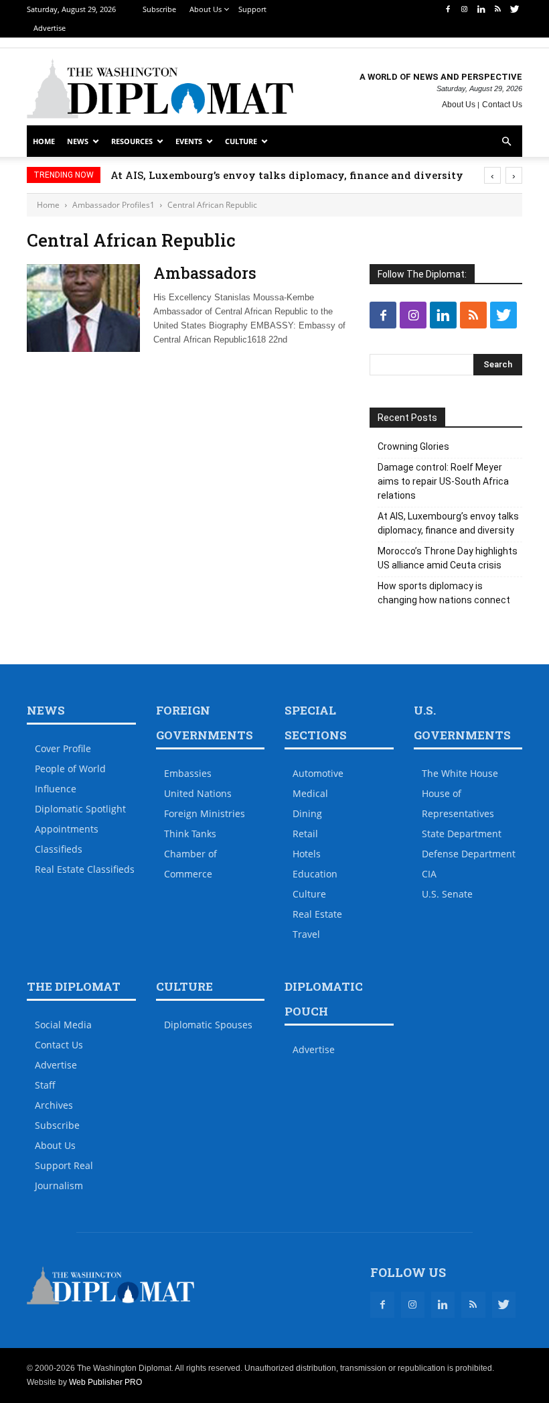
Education (315, 873)
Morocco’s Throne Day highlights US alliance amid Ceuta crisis (448, 558)
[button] (506, 141)
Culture (241, 141)
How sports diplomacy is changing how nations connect (444, 593)
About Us (205, 9)
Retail (305, 833)
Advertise (49, 28)
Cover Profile (63, 748)
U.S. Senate (447, 894)
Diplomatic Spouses (208, 1024)
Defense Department (469, 853)
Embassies (188, 773)
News (77, 141)
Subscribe (159, 9)
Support (252, 9)
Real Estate (317, 914)
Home (44, 141)
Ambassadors (204, 273)
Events (188, 141)
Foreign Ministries (204, 813)
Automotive (318, 773)
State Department (461, 833)
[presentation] (492, 175)
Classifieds (58, 849)
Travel (306, 934)
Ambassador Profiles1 (113, 204)
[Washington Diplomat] (160, 88)
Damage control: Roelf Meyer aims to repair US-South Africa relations (443, 481)
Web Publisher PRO (105, 1382)
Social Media (63, 1024)
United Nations (198, 793)
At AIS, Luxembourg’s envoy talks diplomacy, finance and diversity (286, 175)
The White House (460, 773)
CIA (429, 873)
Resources (132, 141)
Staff (45, 1085)
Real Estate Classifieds (85, 869)
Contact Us (502, 105)
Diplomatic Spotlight (80, 808)
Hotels (307, 853)
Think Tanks (190, 833)
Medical (310, 793)
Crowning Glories (413, 446)
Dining (307, 813)
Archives (54, 1105)
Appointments (66, 828)
